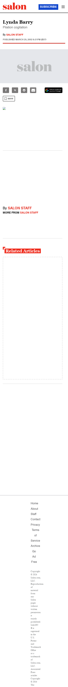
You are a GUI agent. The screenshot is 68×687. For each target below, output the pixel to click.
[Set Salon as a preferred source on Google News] (53, 90)
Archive (35, 546)
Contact (35, 519)
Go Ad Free (34, 557)
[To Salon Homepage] (15, 6)
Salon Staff (14, 35)
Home (34, 503)
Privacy (35, 525)
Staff (33, 514)
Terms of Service (35, 535)
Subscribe (48, 7)
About (34, 509)
